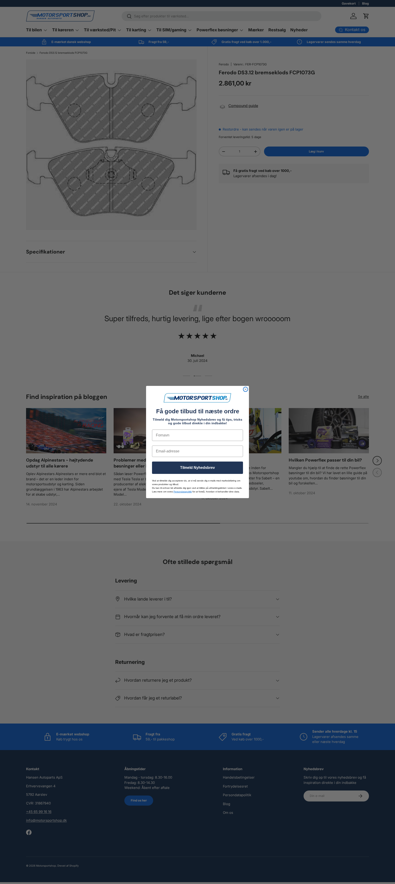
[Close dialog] (245, 389)
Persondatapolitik (182, 491)
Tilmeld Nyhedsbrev (197, 468)
